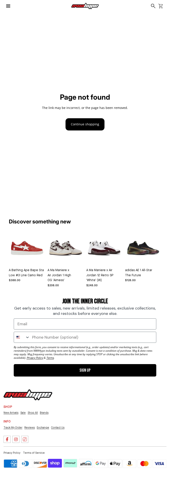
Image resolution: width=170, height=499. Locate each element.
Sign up (85, 370)
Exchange (43, 427)
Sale (23, 413)
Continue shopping (85, 124)
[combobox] (22, 337)
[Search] (153, 6)
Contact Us (57, 427)
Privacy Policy (12, 453)
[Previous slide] (58, 262)
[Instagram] (15, 439)
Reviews (29, 427)
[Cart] (160, 6)
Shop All (33, 413)
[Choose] (38, 259)
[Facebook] (7, 439)
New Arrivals (11, 413)
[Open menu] (10, 6)
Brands (44, 413)
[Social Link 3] (24, 439)
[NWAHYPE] (28, 394)
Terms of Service (34, 453)
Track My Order (13, 427)
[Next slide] (73, 262)
